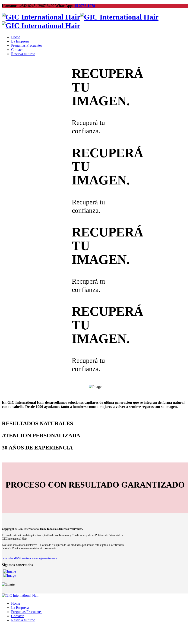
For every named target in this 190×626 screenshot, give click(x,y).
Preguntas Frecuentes (26, 45)
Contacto (17, 50)
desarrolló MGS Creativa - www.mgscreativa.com (29, 558)
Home (15, 37)
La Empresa (20, 41)
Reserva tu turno (23, 54)
